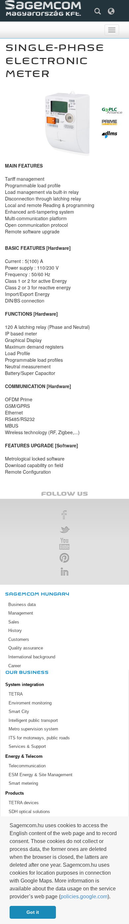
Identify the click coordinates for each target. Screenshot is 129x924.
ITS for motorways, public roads (39, 737)
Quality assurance (25, 648)
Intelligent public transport (33, 720)
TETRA (16, 694)
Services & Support (27, 746)
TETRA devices (24, 802)
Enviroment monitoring (30, 702)
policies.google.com (84, 896)
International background (31, 656)
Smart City (19, 711)
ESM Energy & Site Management (40, 774)
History (15, 630)
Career (14, 665)
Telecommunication (27, 765)
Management (20, 613)
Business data (22, 604)
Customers (18, 639)
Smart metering (23, 783)
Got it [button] (32, 912)
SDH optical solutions (29, 811)
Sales (13, 622)
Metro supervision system (33, 728)
